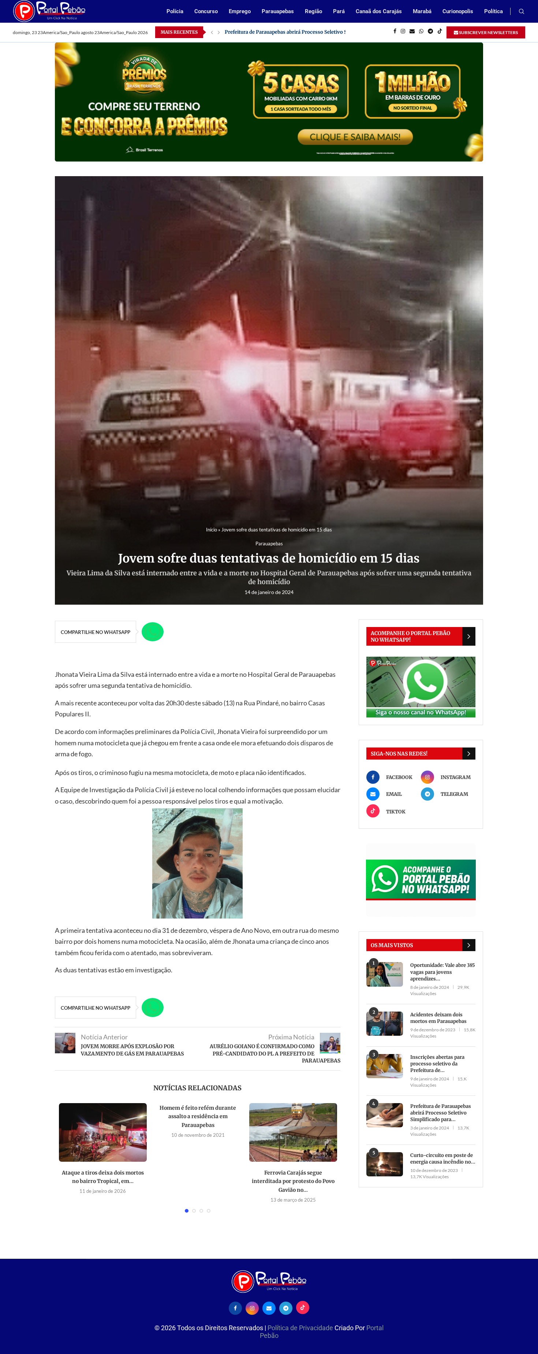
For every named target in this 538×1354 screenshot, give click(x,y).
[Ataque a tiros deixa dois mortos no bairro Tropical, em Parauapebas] (103, 1132)
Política (493, 11)
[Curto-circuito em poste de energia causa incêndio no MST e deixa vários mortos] (384, 1164)
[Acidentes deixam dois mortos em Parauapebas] (384, 1024)
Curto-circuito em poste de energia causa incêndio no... (442, 1158)
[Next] (219, 32)
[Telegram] (430, 32)
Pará (339, 11)
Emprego (240, 11)
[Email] (412, 32)
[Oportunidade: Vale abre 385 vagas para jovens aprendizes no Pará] (384, 974)
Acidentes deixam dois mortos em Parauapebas (438, 1018)
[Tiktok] (440, 32)
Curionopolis (457, 11)
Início (211, 530)
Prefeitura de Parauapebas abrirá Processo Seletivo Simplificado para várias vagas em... (326, 32)
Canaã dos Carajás (379, 11)
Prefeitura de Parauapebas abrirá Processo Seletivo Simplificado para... (440, 1113)
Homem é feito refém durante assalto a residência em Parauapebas (198, 1116)
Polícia (175, 11)
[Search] (521, 12)
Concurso (206, 11)
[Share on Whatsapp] (153, 632)
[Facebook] (395, 32)
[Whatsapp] (421, 32)
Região (313, 11)
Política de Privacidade (301, 1328)
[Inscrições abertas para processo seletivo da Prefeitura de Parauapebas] (384, 1066)
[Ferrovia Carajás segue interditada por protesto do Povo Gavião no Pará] (293, 1132)
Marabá (422, 11)
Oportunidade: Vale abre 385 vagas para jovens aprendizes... (442, 972)
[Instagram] (403, 32)
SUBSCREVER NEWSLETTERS (488, 32)
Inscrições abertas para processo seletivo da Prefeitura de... (437, 1063)
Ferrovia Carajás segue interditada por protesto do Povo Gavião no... (293, 1181)
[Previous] (212, 32)
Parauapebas (278, 11)
